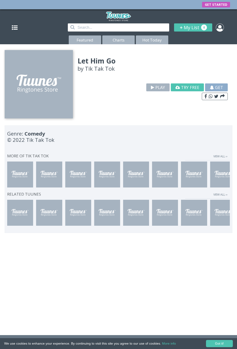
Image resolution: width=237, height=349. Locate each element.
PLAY (159, 87)
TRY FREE (189, 87)
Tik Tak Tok (100, 68)
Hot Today (152, 40)
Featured (85, 40)
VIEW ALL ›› (220, 156)
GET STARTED (216, 4)
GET (218, 87)
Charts (119, 40)
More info (169, 343)
